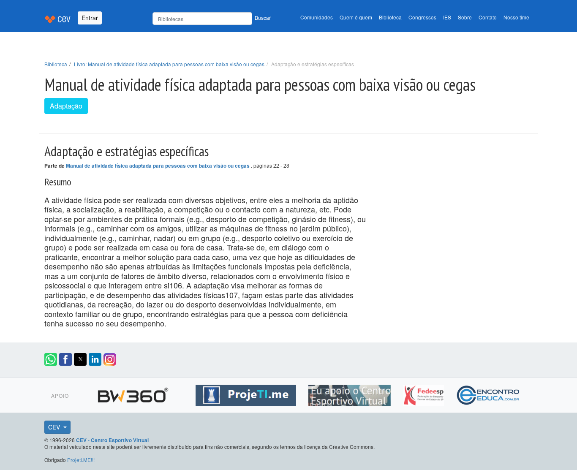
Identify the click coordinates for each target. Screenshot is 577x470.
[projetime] (247, 393)
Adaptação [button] (66, 106)
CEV (55, 427)
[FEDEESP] (424, 393)
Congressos (422, 17)
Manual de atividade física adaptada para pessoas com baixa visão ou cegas (158, 165)
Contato (488, 17)
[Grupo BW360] (134, 393)
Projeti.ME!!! (81, 459)
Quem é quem (356, 17)
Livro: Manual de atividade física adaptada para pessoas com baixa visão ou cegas (169, 64)
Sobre (465, 17)
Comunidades (316, 17)
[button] (50, 359)
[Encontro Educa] (488, 393)
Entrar (90, 18)
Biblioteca (390, 17)
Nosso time (516, 17)
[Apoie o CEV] (350, 393)
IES (447, 17)
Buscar (263, 17)
